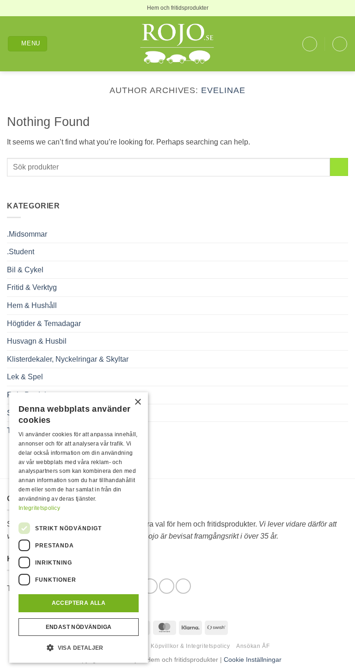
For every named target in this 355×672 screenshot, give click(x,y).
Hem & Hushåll (32, 305)
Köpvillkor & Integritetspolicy (190, 646)
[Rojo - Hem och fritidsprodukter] (177, 43)
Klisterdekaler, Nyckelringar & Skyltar (68, 359)
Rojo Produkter (31, 395)
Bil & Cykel (25, 270)
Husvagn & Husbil (37, 341)
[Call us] (183, 586)
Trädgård (22, 430)
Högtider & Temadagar (44, 323)
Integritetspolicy (39, 508)
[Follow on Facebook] (150, 586)
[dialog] (78, 527)
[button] (28, 43)
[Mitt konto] (309, 44)
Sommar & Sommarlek (44, 413)
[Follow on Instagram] (166, 586)
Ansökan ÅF (252, 646)
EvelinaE (223, 90)
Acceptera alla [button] (79, 603)
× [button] (137, 402)
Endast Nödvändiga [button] (79, 627)
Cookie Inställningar (253, 659)
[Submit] (339, 167)
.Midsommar (27, 234)
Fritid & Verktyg (32, 287)
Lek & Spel (25, 377)
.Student (20, 252)
